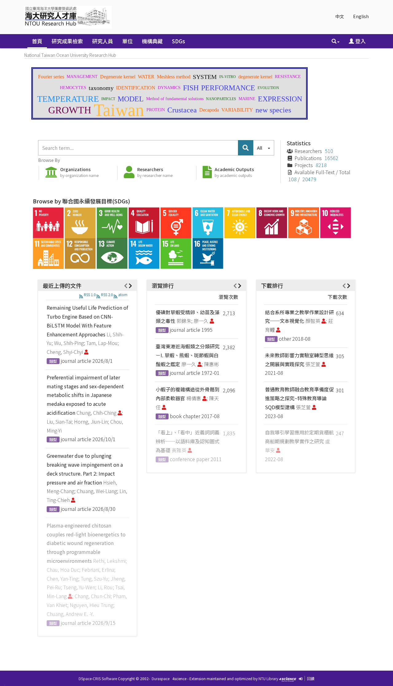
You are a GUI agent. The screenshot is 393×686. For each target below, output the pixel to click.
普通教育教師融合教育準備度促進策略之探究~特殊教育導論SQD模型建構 (299, 398)
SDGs (178, 41)
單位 (127, 41)
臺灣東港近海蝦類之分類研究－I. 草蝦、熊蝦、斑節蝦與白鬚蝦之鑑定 (188, 355)
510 (329, 151)
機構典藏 (152, 41)
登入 (360, 41)
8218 (321, 165)
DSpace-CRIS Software (98, 678)
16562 (331, 158)
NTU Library (268, 678)
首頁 (37, 41)
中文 (339, 16)
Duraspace (160, 678)
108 (292, 179)
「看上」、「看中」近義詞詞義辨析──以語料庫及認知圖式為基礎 (188, 441)
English (361, 16)
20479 (309, 179)
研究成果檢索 (67, 41)
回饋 (310, 678)
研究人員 (102, 41)
